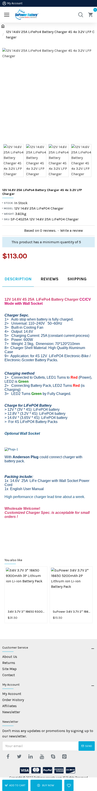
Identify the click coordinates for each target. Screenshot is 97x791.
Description (18, 278)
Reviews (49, 278)
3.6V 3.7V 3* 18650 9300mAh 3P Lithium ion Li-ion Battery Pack (27, 612)
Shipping (76, 278)
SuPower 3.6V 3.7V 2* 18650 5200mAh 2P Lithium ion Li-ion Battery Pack (72, 612)
